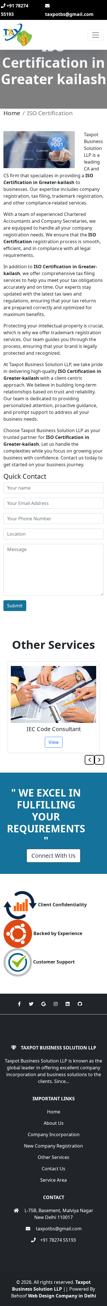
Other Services (53, 1157)
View (54, 742)
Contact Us (53, 1168)
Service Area (53, 1180)
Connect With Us (53, 855)
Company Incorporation (54, 1134)
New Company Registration (53, 1146)
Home (11, 113)
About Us (54, 1123)
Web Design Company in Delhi (62, 1296)
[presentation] (89, 760)
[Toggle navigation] (96, 35)
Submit (15, 606)
